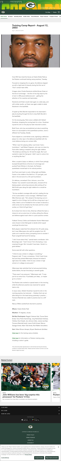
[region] (30, 452)
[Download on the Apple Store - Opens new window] (25, 420)
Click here (15, 333)
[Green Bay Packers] (30, 427)
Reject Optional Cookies (52, 457)
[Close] (58, 447)
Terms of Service (30, 437)
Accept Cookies (39, 457)
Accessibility (30, 442)
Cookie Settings (5, 457)
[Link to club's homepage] (3, 11)
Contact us (30, 440)
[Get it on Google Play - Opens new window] (35, 420)
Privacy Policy (30, 434)
